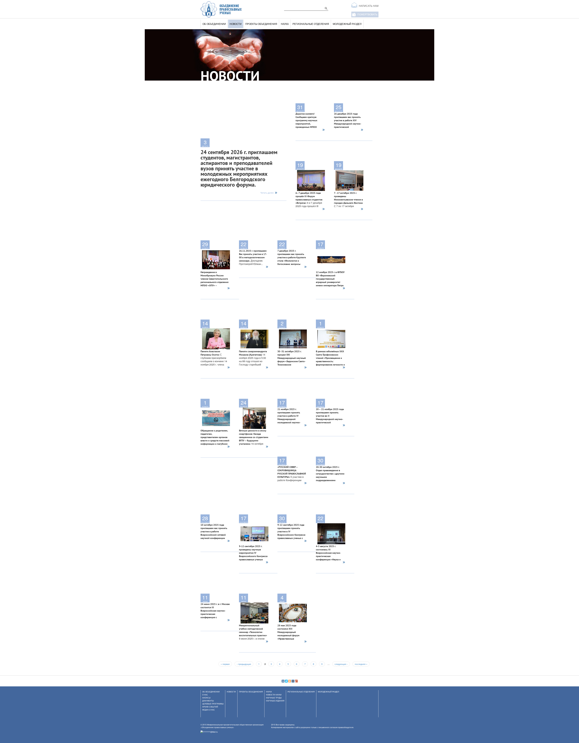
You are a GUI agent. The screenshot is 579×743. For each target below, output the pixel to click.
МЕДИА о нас (208, 709)
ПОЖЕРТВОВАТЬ (367, 14)
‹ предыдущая (244, 663)
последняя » (361, 663)
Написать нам (368, 6)
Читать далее (267, 193)
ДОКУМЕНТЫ (208, 700)
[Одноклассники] (289, 681)
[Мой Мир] (293, 681)
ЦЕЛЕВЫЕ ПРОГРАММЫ (213, 703)
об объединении (214, 24)
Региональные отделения (311, 24)
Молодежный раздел (347, 24)
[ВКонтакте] (283, 681)
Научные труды (274, 697)
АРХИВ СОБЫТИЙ (210, 706)
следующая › (341, 663)
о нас (205, 694)
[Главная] (221, 9)
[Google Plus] (296, 681)
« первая (225, 663)
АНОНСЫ (206, 697)
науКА (285, 24)
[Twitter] (286, 681)
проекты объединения (261, 24)
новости (236, 24)
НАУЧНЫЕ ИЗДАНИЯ (275, 700)
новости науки (274, 694)
